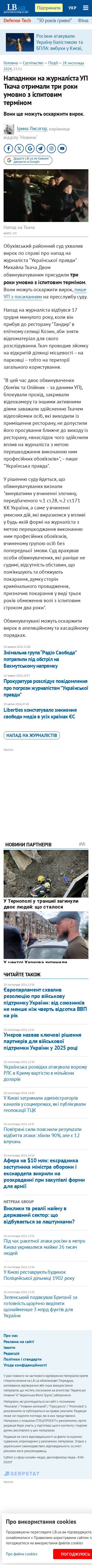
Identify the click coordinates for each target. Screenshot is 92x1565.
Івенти (9, 1347)
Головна (11, 62)
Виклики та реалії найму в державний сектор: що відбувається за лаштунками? (39, 1215)
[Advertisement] (46, 788)
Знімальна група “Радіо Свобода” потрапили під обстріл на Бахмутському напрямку (40, 659)
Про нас (11, 1335)
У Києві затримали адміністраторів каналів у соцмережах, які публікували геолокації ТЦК (45, 1104)
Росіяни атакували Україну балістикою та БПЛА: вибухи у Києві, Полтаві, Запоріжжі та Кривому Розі (59, 48)
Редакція (11, 1353)
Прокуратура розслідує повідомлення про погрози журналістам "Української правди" (46, 688)
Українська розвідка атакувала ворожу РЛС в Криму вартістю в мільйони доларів (45, 1072)
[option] (46, 42)
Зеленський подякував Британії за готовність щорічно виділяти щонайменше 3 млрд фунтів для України (40, 1306)
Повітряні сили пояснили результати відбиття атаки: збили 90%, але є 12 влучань (42, 1135)
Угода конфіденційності (25, 1364)
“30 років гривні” (54, 20)
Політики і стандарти (23, 1359)
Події (53, 62)
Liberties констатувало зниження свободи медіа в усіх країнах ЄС (40, 713)
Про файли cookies (21, 1553)
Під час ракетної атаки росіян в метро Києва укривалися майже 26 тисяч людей (44, 1247)
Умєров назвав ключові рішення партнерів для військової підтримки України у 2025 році (42, 1041)
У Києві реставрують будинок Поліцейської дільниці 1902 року (39, 1275)
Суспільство (33, 62)
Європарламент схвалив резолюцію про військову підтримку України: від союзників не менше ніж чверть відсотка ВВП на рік (45, 1002)
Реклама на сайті (19, 1341)
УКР (72, 8)
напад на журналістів (31, 735)
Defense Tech (17, 20)
